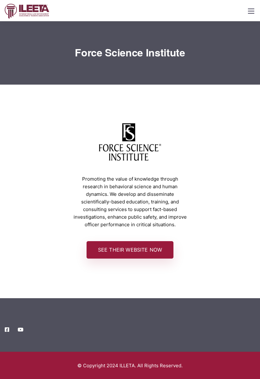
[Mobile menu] (251, 11)
